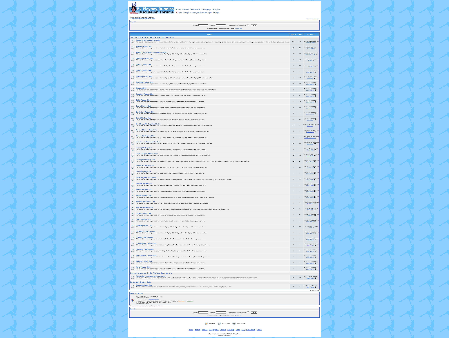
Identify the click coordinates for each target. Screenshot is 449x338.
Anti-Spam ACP (227, 335)
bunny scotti (310, 143)
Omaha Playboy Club (143, 213)
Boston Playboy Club (143, 64)
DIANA (310, 60)
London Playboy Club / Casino (147, 154)
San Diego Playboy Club (145, 249)
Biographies (214, 330)
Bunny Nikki (310, 149)
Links (238, 330)
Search (186, 10)
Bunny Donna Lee (310, 54)
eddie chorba (310, 179)
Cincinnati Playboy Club (144, 82)
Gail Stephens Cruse (310, 138)
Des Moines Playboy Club (145, 112)
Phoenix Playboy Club (144, 225)
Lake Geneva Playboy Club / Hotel (148, 142)
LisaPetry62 (310, 215)
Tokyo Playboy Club (143, 267)
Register (217, 10)
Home (191, 330)
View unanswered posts (313, 18)
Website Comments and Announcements (150, 276)
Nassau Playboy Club (143, 195)
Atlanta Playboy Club (143, 46)
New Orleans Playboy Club (145, 201)
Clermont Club (141, 88)
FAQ (179, 10)
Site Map (230, 330)
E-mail (259, 330)
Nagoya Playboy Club (143, 189)
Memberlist (196, 10)
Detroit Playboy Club (143, 118)
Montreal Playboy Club (144, 184)
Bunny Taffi (310, 203)
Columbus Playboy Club (145, 94)
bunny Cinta (310, 120)
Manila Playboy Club (143, 172)
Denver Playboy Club (143, 106)
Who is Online (136, 294)
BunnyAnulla (310, 155)
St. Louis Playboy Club (144, 237)
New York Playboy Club (144, 207)
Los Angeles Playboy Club (145, 160)
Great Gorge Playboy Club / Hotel (148, 124)
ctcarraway (310, 78)
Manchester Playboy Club (145, 166)
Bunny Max (310, 66)
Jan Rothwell (310, 167)
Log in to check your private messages (198, 13)
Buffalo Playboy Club (143, 70)
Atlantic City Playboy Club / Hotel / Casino (151, 52)
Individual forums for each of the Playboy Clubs (152, 37)
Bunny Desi (310, 126)
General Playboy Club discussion (148, 40)
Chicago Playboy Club (144, 76)
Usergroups (207, 10)
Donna (310, 227)
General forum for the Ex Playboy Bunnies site (151, 273)
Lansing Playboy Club (144, 148)
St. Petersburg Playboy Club (146, 243)
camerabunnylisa (154, 299)
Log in (217, 13)
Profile (179, 13)
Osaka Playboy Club (143, 219)
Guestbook (250, 330)
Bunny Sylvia (310, 48)
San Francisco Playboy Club (146, 255)
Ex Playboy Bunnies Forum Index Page (142, 18)
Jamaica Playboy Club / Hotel (146, 130)
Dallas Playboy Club (143, 100)
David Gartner (310, 72)
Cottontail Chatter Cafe (140, 282)
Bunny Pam (310, 245)
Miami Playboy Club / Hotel (146, 178)
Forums (223, 330)
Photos (204, 330)
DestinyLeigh (310, 278)
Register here (238, 28)
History (197, 330)
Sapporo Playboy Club (144, 261)
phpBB (227, 333)
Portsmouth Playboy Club (145, 231)
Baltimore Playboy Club (144, 58)
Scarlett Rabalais (310, 42)
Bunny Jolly (310, 209)
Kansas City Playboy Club (145, 136)
